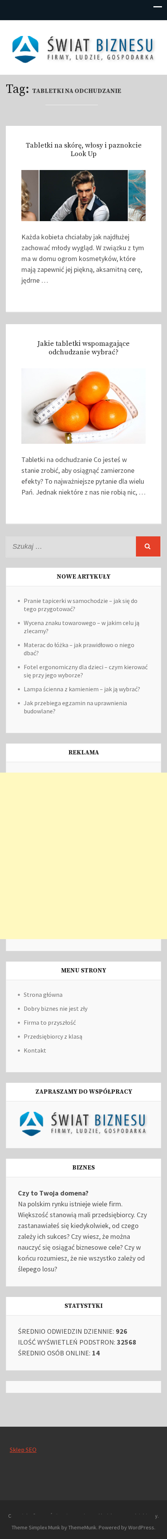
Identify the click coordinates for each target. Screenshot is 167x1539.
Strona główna (43, 994)
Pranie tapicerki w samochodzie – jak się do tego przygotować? (80, 605)
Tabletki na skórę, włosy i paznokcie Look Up (84, 149)
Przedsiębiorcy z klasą (53, 1036)
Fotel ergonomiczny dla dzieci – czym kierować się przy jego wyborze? (86, 671)
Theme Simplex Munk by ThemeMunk (54, 1527)
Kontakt (35, 1050)
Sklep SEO (23, 1449)
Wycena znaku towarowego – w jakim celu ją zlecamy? (81, 627)
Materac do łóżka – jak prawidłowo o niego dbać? (79, 649)
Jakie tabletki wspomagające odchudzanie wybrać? (83, 348)
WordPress (141, 1527)
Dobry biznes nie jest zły (55, 1008)
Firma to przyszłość (50, 1022)
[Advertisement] (83, 856)
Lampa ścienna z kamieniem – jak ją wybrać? (82, 689)
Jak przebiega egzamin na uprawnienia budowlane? (75, 707)
